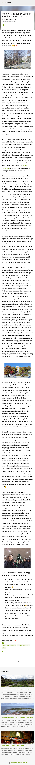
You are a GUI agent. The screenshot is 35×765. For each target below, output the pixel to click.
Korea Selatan (21, 645)
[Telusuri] (33, 3)
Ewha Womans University (9, 645)
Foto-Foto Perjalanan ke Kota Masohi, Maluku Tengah (15, 689)
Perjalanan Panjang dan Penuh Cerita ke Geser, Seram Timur (17, 717)
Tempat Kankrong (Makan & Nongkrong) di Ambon (14, 745)
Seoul (4, 647)
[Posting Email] (3, 643)
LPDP (28, 645)
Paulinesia (8, 2)
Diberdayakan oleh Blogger (18, 762)
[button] (3, 25)
